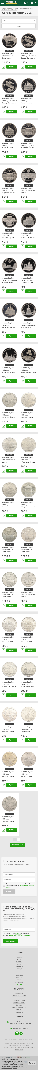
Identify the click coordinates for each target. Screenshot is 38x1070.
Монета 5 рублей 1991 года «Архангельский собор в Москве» (8, 505)
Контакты (19, 1012)
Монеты (19, 962)
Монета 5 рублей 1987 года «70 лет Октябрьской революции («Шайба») (27, 550)
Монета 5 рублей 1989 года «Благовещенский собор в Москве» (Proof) (8, 325)
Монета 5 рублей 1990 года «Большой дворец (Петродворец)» (9, 460)
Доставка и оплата (19, 995)
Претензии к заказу (19, 1007)
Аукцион (19, 984)
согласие (11, 884)
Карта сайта (19, 1041)
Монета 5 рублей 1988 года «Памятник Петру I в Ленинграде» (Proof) (28, 370)
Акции (19, 959)
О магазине (19, 993)
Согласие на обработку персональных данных (19, 1043)
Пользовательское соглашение (19, 1045)
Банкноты (19, 966)
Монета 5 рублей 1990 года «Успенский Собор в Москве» (28, 460)
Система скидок (19, 998)
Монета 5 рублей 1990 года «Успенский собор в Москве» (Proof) (28, 236)
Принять (32, 1063)
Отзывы (19, 1010)
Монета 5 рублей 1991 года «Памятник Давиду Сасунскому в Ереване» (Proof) (28, 56)
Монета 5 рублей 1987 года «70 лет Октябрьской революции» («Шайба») (27, 729)
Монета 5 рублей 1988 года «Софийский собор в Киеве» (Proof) (9, 370)
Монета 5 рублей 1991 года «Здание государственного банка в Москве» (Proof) (27, 146)
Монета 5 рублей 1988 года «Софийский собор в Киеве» (9, 415)
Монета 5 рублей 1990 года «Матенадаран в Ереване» (27, 415)
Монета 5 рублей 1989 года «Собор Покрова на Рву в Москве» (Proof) (27, 280)
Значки (19, 980)
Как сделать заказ (19, 1000)
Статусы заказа (19, 1002)
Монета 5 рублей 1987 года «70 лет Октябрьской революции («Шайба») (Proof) (8, 56)
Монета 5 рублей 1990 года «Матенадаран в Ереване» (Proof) (8, 236)
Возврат (19, 1005)
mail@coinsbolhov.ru (20, 1028)
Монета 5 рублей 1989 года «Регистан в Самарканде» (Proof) (9, 280)
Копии (19, 964)
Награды (19, 969)
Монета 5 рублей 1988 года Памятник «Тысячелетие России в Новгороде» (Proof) (28, 325)
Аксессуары (19, 975)
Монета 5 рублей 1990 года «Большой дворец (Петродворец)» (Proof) (28, 191)
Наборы (19, 977)
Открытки (19, 982)
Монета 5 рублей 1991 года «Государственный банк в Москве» (28, 505)
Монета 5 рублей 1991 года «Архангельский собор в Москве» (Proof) (27, 101)
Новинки (19, 957)
